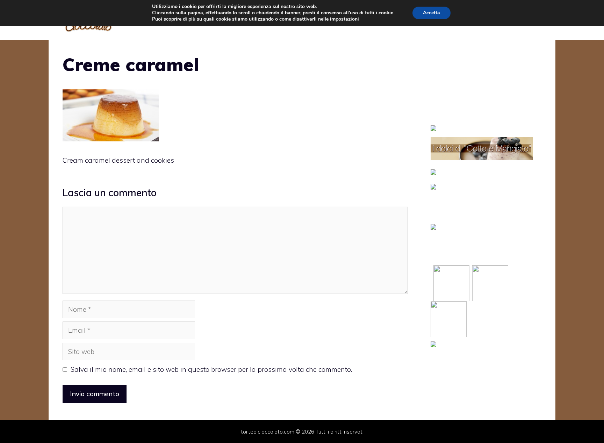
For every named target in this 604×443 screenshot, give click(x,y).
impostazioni (344, 19)
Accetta (431, 12)
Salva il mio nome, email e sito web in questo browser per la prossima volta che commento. (211, 369)
